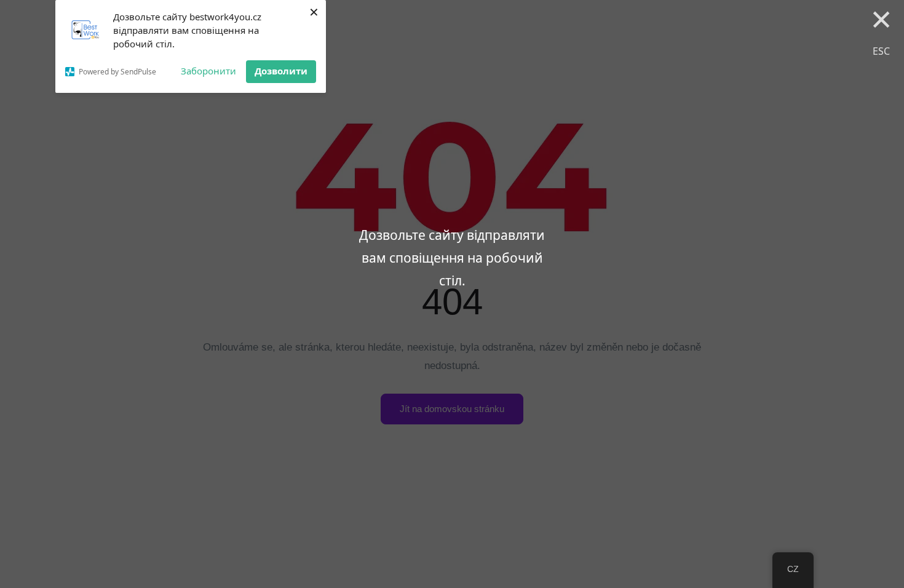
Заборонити (208, 71)
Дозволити (281, 71)
